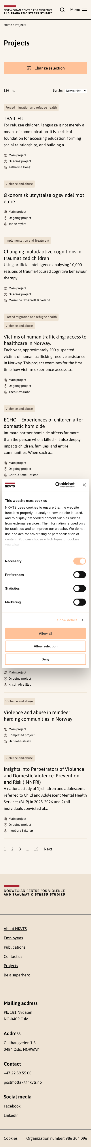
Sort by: (58, 90)
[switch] (79, 574)
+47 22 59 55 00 (18, 1073)
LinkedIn (11, 1115)
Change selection (49, 68)
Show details (67, 620)
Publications (14, 947)
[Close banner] (84, 485)
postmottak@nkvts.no (23, 1082)
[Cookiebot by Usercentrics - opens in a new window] (56, 485)
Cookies (10, 1138)
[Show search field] (61, 9)
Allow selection (45, 646)
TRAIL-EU (14, 118)
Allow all (45, 633)
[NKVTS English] (28, 9)
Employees (13, 938)
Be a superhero (17, 975)
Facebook (12, 1106)
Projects (11, 965)
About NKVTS (15, 928)
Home (8, 24)
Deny (45, 659)
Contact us (13, 956)
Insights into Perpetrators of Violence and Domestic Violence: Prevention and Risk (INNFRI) (44, 775)
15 (36, 849)
